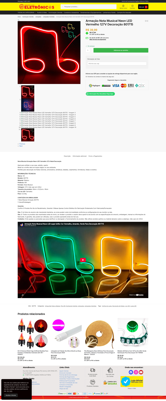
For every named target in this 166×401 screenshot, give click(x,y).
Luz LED (127, 306)
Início (19, 16)
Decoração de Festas (118, 306)
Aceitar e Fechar (11, 395)
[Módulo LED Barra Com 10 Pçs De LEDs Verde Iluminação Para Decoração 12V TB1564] (133, 333)
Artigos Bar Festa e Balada (52, 306)
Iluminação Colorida (28, 16)
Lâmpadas (38, 16)
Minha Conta (123, 8)
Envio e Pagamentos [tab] (95, 156)
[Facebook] (131, 372)
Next (20, 146)
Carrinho (132, 8)
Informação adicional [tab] (80, 156)
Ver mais (9, 391)
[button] (18, 20)
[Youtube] (141, 372)
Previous (22, 144)
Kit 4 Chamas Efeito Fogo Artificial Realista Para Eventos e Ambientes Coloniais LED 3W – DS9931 (33, 352)
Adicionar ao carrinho (121, 50)
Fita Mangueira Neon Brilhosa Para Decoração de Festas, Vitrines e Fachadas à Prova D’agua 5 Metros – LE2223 (99, 352)
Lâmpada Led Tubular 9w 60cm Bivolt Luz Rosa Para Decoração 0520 (66, 352)
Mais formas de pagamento (98, 39)
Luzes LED (133, 306)
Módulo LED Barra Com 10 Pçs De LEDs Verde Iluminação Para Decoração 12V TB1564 (132, 352)
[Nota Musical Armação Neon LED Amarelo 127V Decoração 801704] (146, 21)
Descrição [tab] (67, 156)
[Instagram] (136, 372)
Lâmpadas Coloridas (48, 16)
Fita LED (63, 306)
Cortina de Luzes (107, 306)
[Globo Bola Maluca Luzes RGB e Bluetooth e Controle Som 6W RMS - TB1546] (147, 21)
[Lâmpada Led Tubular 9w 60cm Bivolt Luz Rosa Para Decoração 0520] (66, 333)
